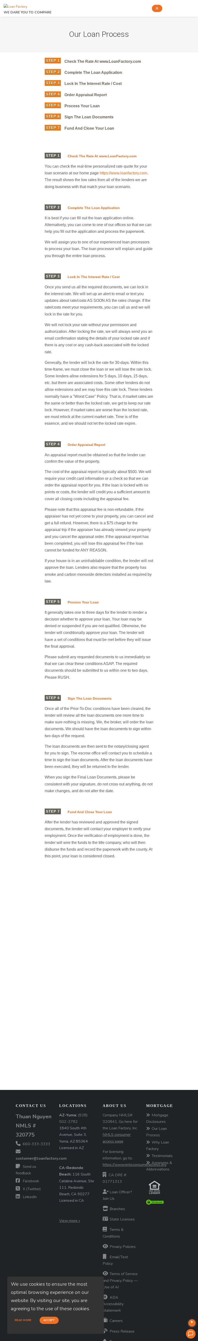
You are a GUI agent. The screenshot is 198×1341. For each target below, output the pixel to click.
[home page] (15, 5)
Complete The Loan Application (93, 72)
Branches (117, 1209)
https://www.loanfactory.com (123, 173)
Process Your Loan (82, 106)
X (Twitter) (31, 1189)
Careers (116, 1320)
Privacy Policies (122, 1246)
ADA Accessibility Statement (113, 1304)
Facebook (30, 1181)
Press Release (121, 1331)
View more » (69, 1220)
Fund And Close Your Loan (89, 128)
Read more (23, 1320)
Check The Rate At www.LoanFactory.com (102, 61)
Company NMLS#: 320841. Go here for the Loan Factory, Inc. (120, 1128)
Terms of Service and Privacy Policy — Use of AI (120, 1280)
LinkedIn (29, 1197)
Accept (49, 1320)
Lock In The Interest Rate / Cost (93, 84)
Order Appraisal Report (86, 95)
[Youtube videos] (192, 1323)
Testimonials (162, 1155)
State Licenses (122, 1219)
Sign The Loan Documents (88, 117)
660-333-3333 (36, 1144)
